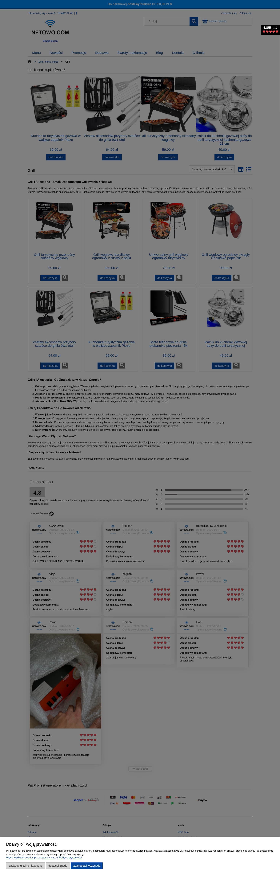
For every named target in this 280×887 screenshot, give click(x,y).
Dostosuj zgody (57, 865)
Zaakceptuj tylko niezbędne (25, 865)
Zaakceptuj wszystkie (86, 865)
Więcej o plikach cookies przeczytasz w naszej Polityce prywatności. (44, 857)
